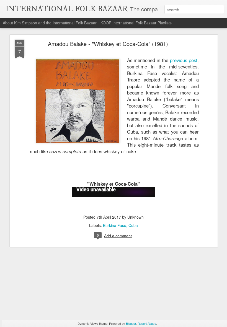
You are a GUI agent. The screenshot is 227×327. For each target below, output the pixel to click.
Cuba (133, 225)
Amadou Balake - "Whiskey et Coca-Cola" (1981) (108, 44)
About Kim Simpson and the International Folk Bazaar (50, 22)
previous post (183, 60)
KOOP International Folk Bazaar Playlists (136, 22)
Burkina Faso (114, 225)
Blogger (131, 323)
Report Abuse (147, 323)
